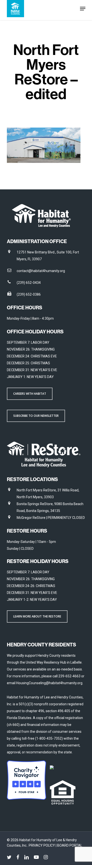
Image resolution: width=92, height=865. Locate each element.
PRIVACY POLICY (42, 845)
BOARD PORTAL (69, 845)
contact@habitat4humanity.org (41, 271)
